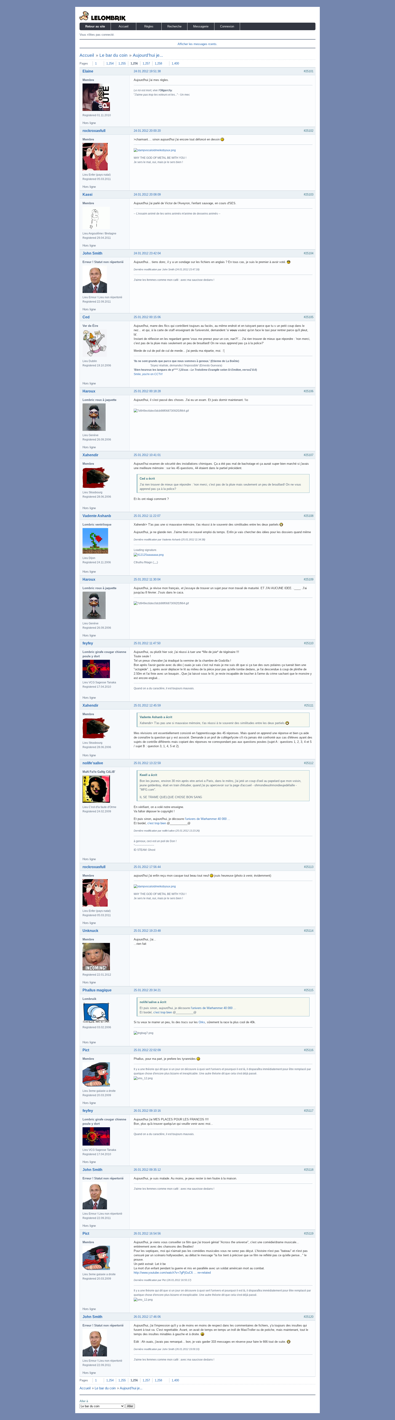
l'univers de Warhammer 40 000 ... (207, 819)
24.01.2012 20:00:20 (147, 130)
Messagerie (200, 26)
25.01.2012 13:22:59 (147, 763)
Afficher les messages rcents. (197, 44)
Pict (86, 1050)
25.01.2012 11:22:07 (147, 516)
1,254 (110, 63)
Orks (202, 1022)
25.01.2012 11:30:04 (147, 579)
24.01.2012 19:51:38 (147, 71)
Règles (148, 26)
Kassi (87, 194)
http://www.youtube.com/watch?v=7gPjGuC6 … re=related (172, 1272)
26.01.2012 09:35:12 (147, 1169)
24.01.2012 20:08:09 (147, 194)
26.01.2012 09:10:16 (147, 1110)
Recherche (174, 26)
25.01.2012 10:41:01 (147, 455)
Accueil (123, 26)
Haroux (89, 391)
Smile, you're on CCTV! (148, 374)
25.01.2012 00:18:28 (147, 391)
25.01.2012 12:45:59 (147, 705)
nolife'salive (93, 763)
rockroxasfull (94, 131)
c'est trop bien (156, 823)
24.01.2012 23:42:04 (147, 253)
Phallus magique (97, 990)
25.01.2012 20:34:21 (147, 990)
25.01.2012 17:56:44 (147, 867)
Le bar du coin (113, 55)
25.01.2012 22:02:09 (147, 1050)
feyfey (88, 643)
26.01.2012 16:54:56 (147, 1233)
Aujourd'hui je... (148, 55)
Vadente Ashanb (97, 516)
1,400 (175, 63)
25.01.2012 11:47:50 (147, 643)
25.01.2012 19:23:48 (147, 930)
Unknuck (90, 931)
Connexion (227, 26)
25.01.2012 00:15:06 (147, 317)
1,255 (122, 63)
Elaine (88, 71)
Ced (86, 317)
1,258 (158, 63)
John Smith (92, 253)
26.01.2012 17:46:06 (147, 1316)
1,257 (146, 63)
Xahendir (90, 455)
